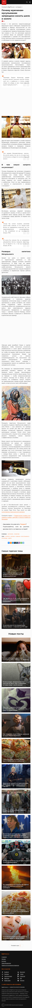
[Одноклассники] (11, 543)
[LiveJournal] (17, 543)
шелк (10, 538)
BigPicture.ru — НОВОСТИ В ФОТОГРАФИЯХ (13, 987)
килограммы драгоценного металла (13, 512)
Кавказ (18, 536)
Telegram (23, 524)
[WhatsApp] (21, 543)
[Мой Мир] (13, 543)
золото (7, 536)
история (18, 7)
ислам (13, 536)
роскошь (4, 538)
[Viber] (19, 543)
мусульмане (25, 536)
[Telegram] (23, 543)
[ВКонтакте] (9, 543)
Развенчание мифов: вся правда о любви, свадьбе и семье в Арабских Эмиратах (16, 517)
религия (16, 534)
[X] (15, 543)
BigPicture (11, 7)
